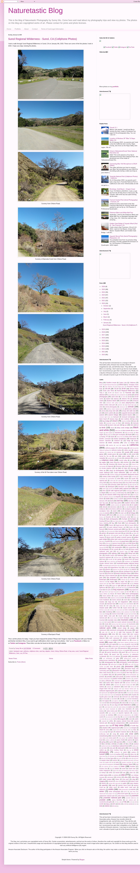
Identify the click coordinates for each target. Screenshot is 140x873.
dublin (108, 498)
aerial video (114, 396)
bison (112, 427)
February (106, 320)
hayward (101, 547)
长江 (135, 804)
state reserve (132, 748)
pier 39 (121, 664)
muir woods (107, 622)
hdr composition (117, 547)
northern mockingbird (129, 638)
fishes (134, 517)
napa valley (116, 626)
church (127, 466)
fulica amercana (120, 531)
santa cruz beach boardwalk (107, 709)
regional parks (114, 692)
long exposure (118, 590)
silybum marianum (121, 732)
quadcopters (127, 680)
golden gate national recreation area (121, 539)
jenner (101, 571)
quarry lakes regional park (114, 682)
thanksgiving (134, 756)
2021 (103, 300)
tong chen (135, 758)
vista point (125, 779)
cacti (117, 445)
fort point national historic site (116, 527)
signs (111, 732)
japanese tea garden (118, 569)
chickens (126, 462)
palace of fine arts (132, 646)
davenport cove (123, 486)
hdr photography (104, 549)
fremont (101, 529)
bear (129, 421)
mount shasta (113, 617)
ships (134, 729)
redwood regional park (106, 690)
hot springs (118, 559)
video (126, 777)
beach (115, 421)
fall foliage (132, 513)
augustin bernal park (128, 413)
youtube (102, 800)
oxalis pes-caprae (110, 644)
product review (117, 678)
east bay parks (116, 503)
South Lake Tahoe (108, 390)
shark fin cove (104, 729)
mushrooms (132, 624)
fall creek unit (122, 513)
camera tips (110, 452)
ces (131, 460)
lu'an (135, 591)
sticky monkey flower (116, 750)
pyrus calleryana (106, 680)
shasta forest (116, 729)
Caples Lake (123, 382)
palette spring (105, 648)
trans (135, 762)
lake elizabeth (111, 577)
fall (114, 513)
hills (100, 555)
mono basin (119, 609)
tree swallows (114, 766)
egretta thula (125, 505)
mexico (131, 604)
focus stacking (104, 523)
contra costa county (109, 476)
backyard (116, 417)
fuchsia (111, 531)
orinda (101, 644)
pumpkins (136, 678)
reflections (135, 690)
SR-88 (124, 388)
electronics (113, 507)
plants (118, 666)
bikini (132, 425)
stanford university (106, 746)
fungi (136, 531)
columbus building (114, 474)
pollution (106, 674)
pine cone (131, 664)
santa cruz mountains (125, 709)
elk (121, 507)
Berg (100, 382)
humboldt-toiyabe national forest (127, 563)
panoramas (134, 648)
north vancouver (114, 638)
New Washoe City (110, 386)
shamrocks (126, 727)
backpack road (18, 651)
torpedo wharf (105, 760)
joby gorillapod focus (127, 571)
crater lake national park (124, 480)
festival (129, 515)
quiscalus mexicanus (131, 682)
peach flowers (103, 654)
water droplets (134, 783)
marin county (131, 597)
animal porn (122, 406)
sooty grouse (122, 738)
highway (114, 553)
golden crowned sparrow (124, 537)
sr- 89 (127, 742)
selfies (111, 721)
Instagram (22, 643)
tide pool (103, 758)
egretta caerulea (115, 505)
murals (107, 624)
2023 (103, 295)
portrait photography (131, 674)
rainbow (101, 686)
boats (129, 434)
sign (106, 732)
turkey (114, 770)
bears (134, 421)
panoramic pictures (108, 650)
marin (122, 597)
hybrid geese (114, 565)
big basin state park (114, 425)
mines (123, 605)
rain (134, 684)
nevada (129, 630)
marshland (133, 600)
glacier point (110, 537)
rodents (129, 700)
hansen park (116, 545)
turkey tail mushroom (123, 770)
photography (122, 660)
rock (126, 698)
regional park (104, 692)
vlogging (102, 781)
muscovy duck (115, 624)
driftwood (126, 496)
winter (101, 791)
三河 (115, 802)
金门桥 (125, 804)
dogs (100, 494)
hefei (127, 549)
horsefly (110, 559)
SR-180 (116, 388)
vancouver (110, 777)
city (116, 468)
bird (137, 425)
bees (119, 423)
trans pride (102, 764)
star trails (104, 748)
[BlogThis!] (46, 649)
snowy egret (123, 736)
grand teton (125, 541)
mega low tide (112, 602)
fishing (101, 519)
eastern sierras (130, 503)
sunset (102, 754)
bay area (135, 419)
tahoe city (133, 754)
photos (136, 662)
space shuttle (121, 740)
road (121, 698)
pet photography (107, 658)
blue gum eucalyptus (119, 434)
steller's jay (102, 750)
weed (113, 785)
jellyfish (134, 569)
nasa (123, 626)
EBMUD (121, 384)
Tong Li (101, 392)
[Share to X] (48, 649)
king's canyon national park (109, 575)
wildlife (110, 789)
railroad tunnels (126, 684)
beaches (124, 421)
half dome (132, 543)
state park (112, 748)
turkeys (103, 772)
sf (108, 725)
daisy (131, 484)
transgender (110, 764)
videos (117, 779)
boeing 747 (104, 436)
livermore (132, 587)
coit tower (133, 472)
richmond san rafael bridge (130, 697)
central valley (123, 460)
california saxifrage (104, 450)
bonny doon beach (130, 436)
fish (115, 517)
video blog (135, 777)
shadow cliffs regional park (111, 728)
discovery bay (122, 492)
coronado (134, 476)
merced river (111, 604)
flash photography (112, 519)
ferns (123, 515)
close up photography (116, 470)
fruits (105, 531)
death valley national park (123, 488)
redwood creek (118, 688)
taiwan (126, 756)
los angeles (121, 591)
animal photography (111, 407)
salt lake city (105, 705)
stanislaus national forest (121, 746)
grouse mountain (118, 543)
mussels (101, 626)
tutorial (117, 772)
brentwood (133, 438)
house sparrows (111, 561)
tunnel (124, 768)
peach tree (115, 654)
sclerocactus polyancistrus (124, 715)
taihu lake (114, 756)
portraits (101, 676)
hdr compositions (131, 547)
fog (113, 523)
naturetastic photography (117, 630)
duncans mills (103, 501)
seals (130, 719)
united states (103, 775)
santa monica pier (111, 711)
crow (100, 484)
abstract (102, 394)
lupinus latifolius (103, 593)
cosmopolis (102, 478)
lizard (101, 589)
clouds (130, 470)
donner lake (126, 494)
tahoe (126, 754)
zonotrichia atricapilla (105, 802)
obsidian (134, 640)
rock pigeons (115, 700)
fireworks (108, 517)
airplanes (116, 398)
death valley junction (108, 488)
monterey (109, 612)
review (126, 694)
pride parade (119, 676)
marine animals (116, 600)
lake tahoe (123, 577)
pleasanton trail (117, 670)
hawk (134, 545)
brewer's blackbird (105, 440)
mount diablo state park (107, 616)
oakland (115, 640)
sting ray (128, 750)
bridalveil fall (118, 440)
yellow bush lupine (122, 793)
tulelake (116, 768)
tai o (109, 756)
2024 (103, 292)
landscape (102, 579)
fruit (100, 531)
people (125, 656)
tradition (107, 762)
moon (133, 612)
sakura (124, 702)
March (105, 317)
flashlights (133, 519)
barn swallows (125, 419)
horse (104, 559)
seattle (136, 719)
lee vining (106, 585)
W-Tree (25, 653)
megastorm (124, 602)
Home (9, 29)
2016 (103, 338)
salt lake (136, 702)
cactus (124, 445)
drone (133, 496)
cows (118, 478)
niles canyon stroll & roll (128, 636)
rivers (115, 698)
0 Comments (36, 648)
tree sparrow (105, 766)
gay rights (134, 533)
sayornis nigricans (124, 713)
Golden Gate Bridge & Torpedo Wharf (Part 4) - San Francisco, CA (124, 224)
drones (101, 498)
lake (121, 575)
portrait (119, 674)
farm (111, 515)
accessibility (111, 394)
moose (101, 613)
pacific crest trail (131, 644)
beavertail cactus (110, 423)
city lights (124, 468)
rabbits (108, 684)
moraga (107, 614)
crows (106, 484)
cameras (118, 452)
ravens (132, 686)
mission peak (103, 608)
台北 (131, 802)
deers (104, 490)
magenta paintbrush (119, 595)
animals (131, 407)
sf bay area (71, 651)
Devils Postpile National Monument (108, 384)
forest (52, 651)
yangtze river (111, 793)
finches (101, 517)
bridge (128, 440)
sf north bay (134, 725)
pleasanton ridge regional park (109, 668)
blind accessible (129, 432)
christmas (119, 466)
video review (107, 779)
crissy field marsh (130, 482)
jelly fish (128, 569)
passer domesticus (113, 652)
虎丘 (119, 804)
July (104, 311)
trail (112, 762)
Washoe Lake (118, 392)
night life (113, 632)
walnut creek (134, 781)
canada (127, 452)
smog (114, 734)
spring (103, 742)
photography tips (110, 662)
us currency (115, 775)
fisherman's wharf (125, 517)
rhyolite (134, 694)
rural (105, 702)
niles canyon (123, 634)
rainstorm (117, 686)
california (26, 651)
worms (125, 791)
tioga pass (118, 758)
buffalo (125, 442)
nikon (113, 634)
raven (125, 686)
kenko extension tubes (123, 573)
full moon (130, 531)
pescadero (134, 656)
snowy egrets (133, 736)
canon (121, 454)
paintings (123, 646)
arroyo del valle (113, 411)
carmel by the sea (105, 456)
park (103, 652)
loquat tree (113, 591)
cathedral (110, 458)
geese (101, 535)
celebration (127, 458)
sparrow (129, 740)
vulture (117, 781)
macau (112, 593)
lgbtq (134, 585)
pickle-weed (114, 664)
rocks (122, 701)
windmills (133, 789)
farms (118, 515)
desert (103, 492)
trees (17, 653)
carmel (133, 454)
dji (130, 492)
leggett (113, 585)
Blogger (82, 859)
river (110, 698)
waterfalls (105, 785)
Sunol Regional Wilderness (126, 390)
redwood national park (130, 688)
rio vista (104, 698)
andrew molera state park (107, 405)
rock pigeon (105, 701)
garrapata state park (115, 533)
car (128, 454)
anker (101, 409)
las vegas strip (122, 581)
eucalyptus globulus (130, 509)
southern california (109, 740)
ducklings (115, 498)
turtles (110, 772)
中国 (124, 802)
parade (127, 650)
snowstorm (114, 736)
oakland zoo (125, 640)
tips (124, 758)
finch (135, 515)
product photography (104, 678)
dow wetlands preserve (107, 496)
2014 (103, 343)
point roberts (117, 672)
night (136, 630)
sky (130, 732)
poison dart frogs (127, 672)
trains (117, 762)
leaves (136, 583)
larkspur (123, 579)
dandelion (102, 486)
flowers (131, 521)
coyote (126, 478)
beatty (101, 423)
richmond (116, 697)
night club (104, 632)
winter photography (114, 791)
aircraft (130, 396)
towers (132, 760)
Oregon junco (120, 386)
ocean (101, 642)
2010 (103, 354)
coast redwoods (119, 472)
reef (130, 690)
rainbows (109, 686)
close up (102, 470)
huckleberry (127, 561)
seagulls (122, 719)
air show (123, 396)
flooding (101, 521)
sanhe (114, 707)
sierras (101, 731)
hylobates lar (123, 565)
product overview (131, 676)
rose (135, 701)
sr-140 (106, 744)
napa (108, 626)
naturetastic (102, 630)
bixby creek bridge (123, 427)
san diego (115, 705)
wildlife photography (123, 789)
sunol (77, 651)
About (26, 29)
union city (132, 772)
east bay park (103, 503)
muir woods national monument (123, 622)
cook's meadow (124, 476)
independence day (115, 567)
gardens (103, 533)
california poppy (122, 448)
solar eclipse (102, 738)
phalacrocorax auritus (130, 658)
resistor (106, 694)
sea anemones (109, 717)
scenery (110, 715)
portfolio (115, 86)
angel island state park (130, 404)
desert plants (112, 492)
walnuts (103, 783)
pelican (111, 656)
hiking (57, 651)
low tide (129, 592)
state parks (121, 748)
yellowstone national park (107, 796)
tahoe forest (102, 756)
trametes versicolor (126, 762)
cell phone (135, 458)
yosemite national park (112, 798)
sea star (109, 719)
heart (122, 549)
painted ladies (115, 646)
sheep (123, 729)
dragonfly (118, 496)
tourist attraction (124, 760)
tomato (129, 758)
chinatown (112, 464)
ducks (122, 498)
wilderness (102, 789)
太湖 (135, 802)
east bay (42, 651)
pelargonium (126, 654)
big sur (124, 425)
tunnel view (132, 768)
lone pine (108, 589)
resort (111, 694)
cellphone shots (34, 651)
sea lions (132, 717)
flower (108, 521)
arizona (103, 411)
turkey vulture (134, 770)
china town (102, 464)
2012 (103, 349)
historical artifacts (131, 555)
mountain (102, 620)
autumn (101, 415)
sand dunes (108, 707)
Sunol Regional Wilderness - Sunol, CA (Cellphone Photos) (42, 38)
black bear (118, 430)
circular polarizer (106, 468)
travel (117, 764)
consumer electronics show (129, 474)
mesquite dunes (123, 603)
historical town (117, 557)
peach (123, 652)
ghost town (128, 535)
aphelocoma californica (131, 409)
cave (120, 458)
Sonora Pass (134, 388)
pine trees (109, 666)
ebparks (47, 651)
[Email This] (44, 649)
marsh (125, 600)
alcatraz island (111, 400)
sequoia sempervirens (117, 723)
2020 (103, 303)
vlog (133, 779)
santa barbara (122, 707)
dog (136, 492)
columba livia (103, 474)
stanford (136, 744)
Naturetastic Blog (35, 10)
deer (136, 488)
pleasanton (129, 666)
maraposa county (114, 597)
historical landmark (105, 557)
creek (134, 480)
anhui (101, 407)
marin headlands (104, 600)
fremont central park (114, 529)
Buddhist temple (111, 382)
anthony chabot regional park (114, 409)
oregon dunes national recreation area (127, 642)
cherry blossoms (115, 462)
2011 (103, 351)
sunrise (133, 752)
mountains (125, 620)
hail (126, 543)
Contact (35, 29)
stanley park (135, 746)
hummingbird (106, 565)
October (106, 306)
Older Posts (89, 658)
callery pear (127, 450)
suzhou (118, 754)
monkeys (112, 609)
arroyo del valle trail (128, 411)
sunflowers (117, 752)
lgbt (119, 585)
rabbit (101, 684)
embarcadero (132, 507)
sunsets (112, 754)
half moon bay (104, 545)
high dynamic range (122, 551)
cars (116, 456)
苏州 (113, 804)
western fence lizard (124, 785)
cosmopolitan (111, 478)
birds (103, 428)
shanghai (133, 728)
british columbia (113, 442)
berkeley (127, 423)
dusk (111, 501)
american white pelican (112, 402)
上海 (120, 802)
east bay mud (132, 501)
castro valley (126, 456)
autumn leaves (127, 415)
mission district (132, 605)
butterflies (102, 445)
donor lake (135, 494)
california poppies (110, 448)
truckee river (103, 768)
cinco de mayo (134, 466)
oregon (110, 642)
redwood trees (122, 690)
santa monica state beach (128, 711)
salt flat (130, 702)
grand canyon (115, 541)
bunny (133, 442)
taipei (120, 756)
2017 (103, 335)
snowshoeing (103, 736)
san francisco (125, 705)
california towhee (116, 450)
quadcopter (117, 680)
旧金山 (108, 804)
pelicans (117, 656)
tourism (115, 760)
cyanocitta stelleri (115, 484)
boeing (136, 434)
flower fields (115, 521)
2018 (103, 332)
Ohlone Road (63, 651)
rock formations (133, 698)
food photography (130, 523)
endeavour (102, 509)
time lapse (111, 758)
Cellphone (132, 382)
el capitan (135, 505)
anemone (120, 404)
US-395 (110, 392)
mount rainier (122, 616)
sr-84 (124, 744)
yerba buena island (123, 796)
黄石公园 (114, 806)
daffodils (125, 484)
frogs (126, 529)
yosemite (134, 796)
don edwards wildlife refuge (113, 494)
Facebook (77, 641)
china (133, 462)
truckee (132, 766)
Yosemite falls (130, 392)
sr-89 (129, 744)
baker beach (103, 419)
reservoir (129, 692)
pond (112, 674)
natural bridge (122, 628)
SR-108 (107, 388)
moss (134, 614)
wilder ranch (113, 787)
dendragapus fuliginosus (132, 490)
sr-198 (112, 744)
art (100, 413)
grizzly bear (108, 543)
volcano (110, 781)
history (126, 557)
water (124, 783)
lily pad (115, 587)
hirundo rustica (109, 555)
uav (124, 772)
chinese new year (123, 464)
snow (131, 734)
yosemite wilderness (131, 797)
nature (132, 628)
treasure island (127, 764)
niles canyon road (112, 636)
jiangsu (107, 571)
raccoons (116, 684)
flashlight (124, 519)
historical (120, 555)
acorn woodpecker (121, 394)
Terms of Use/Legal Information (52, 29)
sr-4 (117, 744)
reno (121, 692)
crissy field (102, 482)
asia (117, 413)
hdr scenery (114, 549)
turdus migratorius (104, 770)
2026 (103, 286)
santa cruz (131, 707)
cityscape (133, 468)
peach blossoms (132, 652)
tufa (111, 768)
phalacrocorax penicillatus (107, 660)
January (106, 322)
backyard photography (128, 417)
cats (115, 458)
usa (21, 653)
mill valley (109, 606)
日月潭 (101, 804)
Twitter (12, 643)
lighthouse (102, 587)
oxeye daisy (121, 644)
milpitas (118, 605)
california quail (133, 448)
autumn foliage (113, 415)
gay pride (126, 533)
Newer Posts (13, 658)
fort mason (130, 525)
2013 (103, 346)
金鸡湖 (130, 804)
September (107, 308)
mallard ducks (103, 597)
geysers (108, 535)
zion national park (131, 800)
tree (137, 764)
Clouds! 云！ (114, 127)
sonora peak (112, 738)
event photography (126, 511)
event (115, 511)
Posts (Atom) (21, 662)
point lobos (129, 670)
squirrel (111, 742)
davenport (111, 486)
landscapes (113, 579)
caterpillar (102, 458)
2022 (103, 298)
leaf (131, 583)
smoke (122, 734)
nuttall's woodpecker (104, 640)
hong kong (135, 557)
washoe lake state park (114, 783)
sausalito (102, 713)
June (105, 314)
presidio (109, 676)
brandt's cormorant (105, 438)
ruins (100, 702)
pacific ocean (103, 646)
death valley (134, 486)
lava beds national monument (118, 583)
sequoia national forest (123, 721)
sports (136, 740)
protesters (128, 678)
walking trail (124, 781)
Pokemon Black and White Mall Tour (121, 212)
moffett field (116, 608)
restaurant (118, 694)
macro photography (131, 593)
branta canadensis (120, 438)
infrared (126, 567)
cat (135, 456)
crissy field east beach (116, 482)
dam (135, 484)
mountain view (112, 620)
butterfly (111, 445)
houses (119, 561)
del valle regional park (115, 490)
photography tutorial (126, 662)
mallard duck (130, 596)
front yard (133, 529)
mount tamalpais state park (127, 618)
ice (129, 565)
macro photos (107, 596)
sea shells (101, 719)
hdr (107, 547)
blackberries (118, 432)
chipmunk (110, 466)
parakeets (135, 650)
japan (101, 569)
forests (111, 525)
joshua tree (110, 573)
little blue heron (123, 587)
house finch (128, 559)
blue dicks (108, 434)
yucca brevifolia (117, 800)
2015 (103, 340)
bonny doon (120, 436)
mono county (128, 610)
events (107, 513)
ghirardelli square (117, 535)
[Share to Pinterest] (52, 649)
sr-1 (132, 742)
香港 (100, 806)
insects (133, 567)
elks (125, 507)
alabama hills (126, 398)
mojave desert (127, 608)
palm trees (114, 648)
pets (117, 658)
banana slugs (114, 419)
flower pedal (123, 521)
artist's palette (109, 413)
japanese (107, 569)
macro (119, 593)
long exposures (133, 589)
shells (129, 729)
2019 (103, 329)
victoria (119, 777)
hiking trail (131, 553)
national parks (133, 626)
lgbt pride (127, 585)
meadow (101, 602)
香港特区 (107, 806)
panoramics (120, 650)
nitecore (102, 638)
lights (109, 587)
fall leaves (102, 515)
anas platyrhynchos (128, 402)
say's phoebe (112, 713)
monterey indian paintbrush (123, 612)
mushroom (123, 624)
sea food (125, 717)
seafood (115, 719)
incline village (103, 567)
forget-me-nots (120, 525)
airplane (108, 398)
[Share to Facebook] (50, 649)
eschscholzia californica (115, 509)
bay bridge (105, 421)
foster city (132, 527)
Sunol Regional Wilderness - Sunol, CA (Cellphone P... (120, 325)
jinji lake (116, 571)
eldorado (105, 507)
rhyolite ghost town (105, 697)
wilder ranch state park (128, 787)
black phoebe (126, 430)
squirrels (119, 742)
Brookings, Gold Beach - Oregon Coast (122, 189)
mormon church (116, 614)
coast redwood (104, 472)
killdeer (136, 573)
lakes (133, 577)
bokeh (112, 436)
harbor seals (127, 545)
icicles (134, 565)
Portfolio (18, 29)
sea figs (117, 717)
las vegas (110, 581)
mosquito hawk (127, 613)
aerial (129, 394)
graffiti (108, 541)
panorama (123, 648)
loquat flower (105, 591)
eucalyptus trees (104, 511)
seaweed (104, 721)
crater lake (113, 480)
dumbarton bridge (131, 498)
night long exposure (125, 632)
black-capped (109, 432)
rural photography (114, 702)
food (119, 523)
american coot (124, 400)
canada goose (111, 454)
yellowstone (134, 793)
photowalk (105, 664)
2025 (103, 289)
